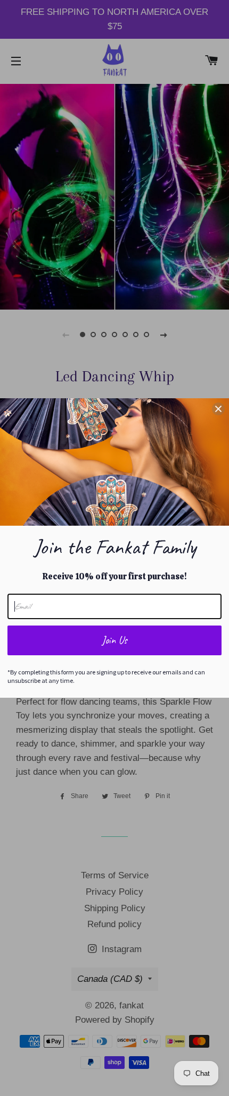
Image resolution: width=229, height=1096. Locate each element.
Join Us (114, 640)
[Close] (218, 409)
